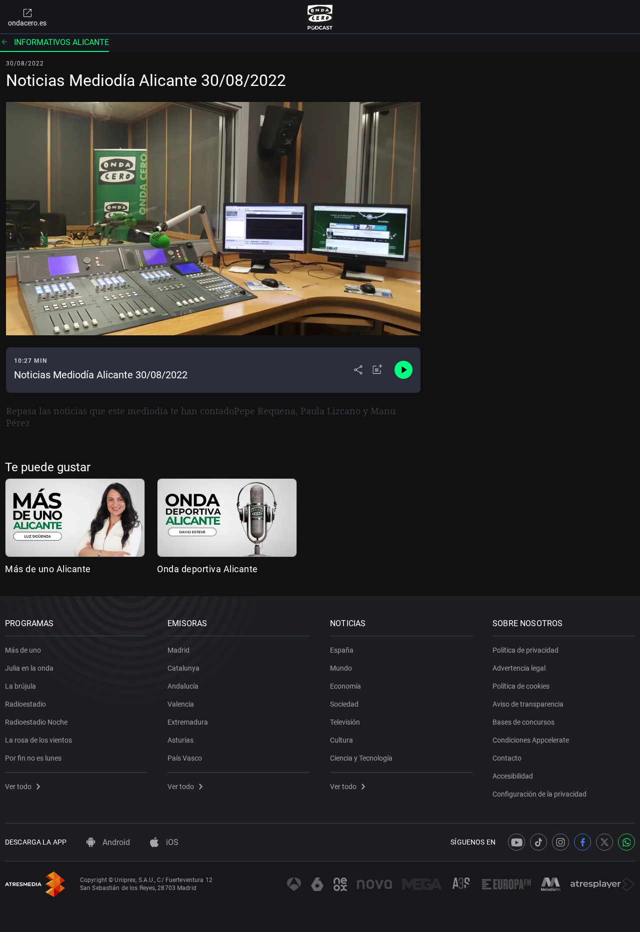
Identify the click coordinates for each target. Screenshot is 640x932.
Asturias (181, 740)
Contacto (507, 758)
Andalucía (183, 686)
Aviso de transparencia (528, 704)
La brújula (20, 686)
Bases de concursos (523, 722)
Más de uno (23, 650)
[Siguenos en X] (604, 842)
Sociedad (344, 704)
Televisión (345, 722)
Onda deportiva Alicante (207, 569)
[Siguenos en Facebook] (582, 842)
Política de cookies (521, 686)
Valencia (181, 704)
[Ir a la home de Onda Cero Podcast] (320, 17)
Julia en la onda (29, 668)
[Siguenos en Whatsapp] (626, 842)
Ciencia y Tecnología (361, 758)
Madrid (179, 650)
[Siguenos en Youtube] (516, 842)
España (342, 650)
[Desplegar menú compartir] (358, 370)
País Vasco (185, 758)
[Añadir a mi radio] (377, 370)
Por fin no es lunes (33, 758)
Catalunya (184, 668)
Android (115, 842)
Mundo (341, 668)
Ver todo (18, 787)
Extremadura (188, 722)
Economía (345, 686)
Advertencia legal (519, 668)
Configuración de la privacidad (539, 794)
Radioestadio (25, 704)
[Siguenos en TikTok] (538, 842)
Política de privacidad (525, 650)
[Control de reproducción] (403, 370)
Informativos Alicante (61, 42)
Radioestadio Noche (36, 722)
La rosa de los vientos (38, 740)
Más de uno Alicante (48, 569)
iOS (171, 842)
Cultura (341, 740)
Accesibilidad (512, 776)
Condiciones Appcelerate (530, 740)
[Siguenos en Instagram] (560, 842)
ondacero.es (27, 23)
